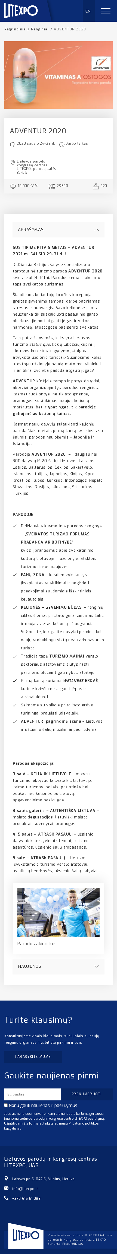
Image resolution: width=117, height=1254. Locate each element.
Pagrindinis (15, 29)
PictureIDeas (72, 1244)
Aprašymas (31, 229)
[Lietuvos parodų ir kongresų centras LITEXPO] (30, 20)
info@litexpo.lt (25, 1189)
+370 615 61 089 (26, 1198)
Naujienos (29, 966)
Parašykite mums (33, 1057)
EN (88, 11)
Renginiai (40, 29)
